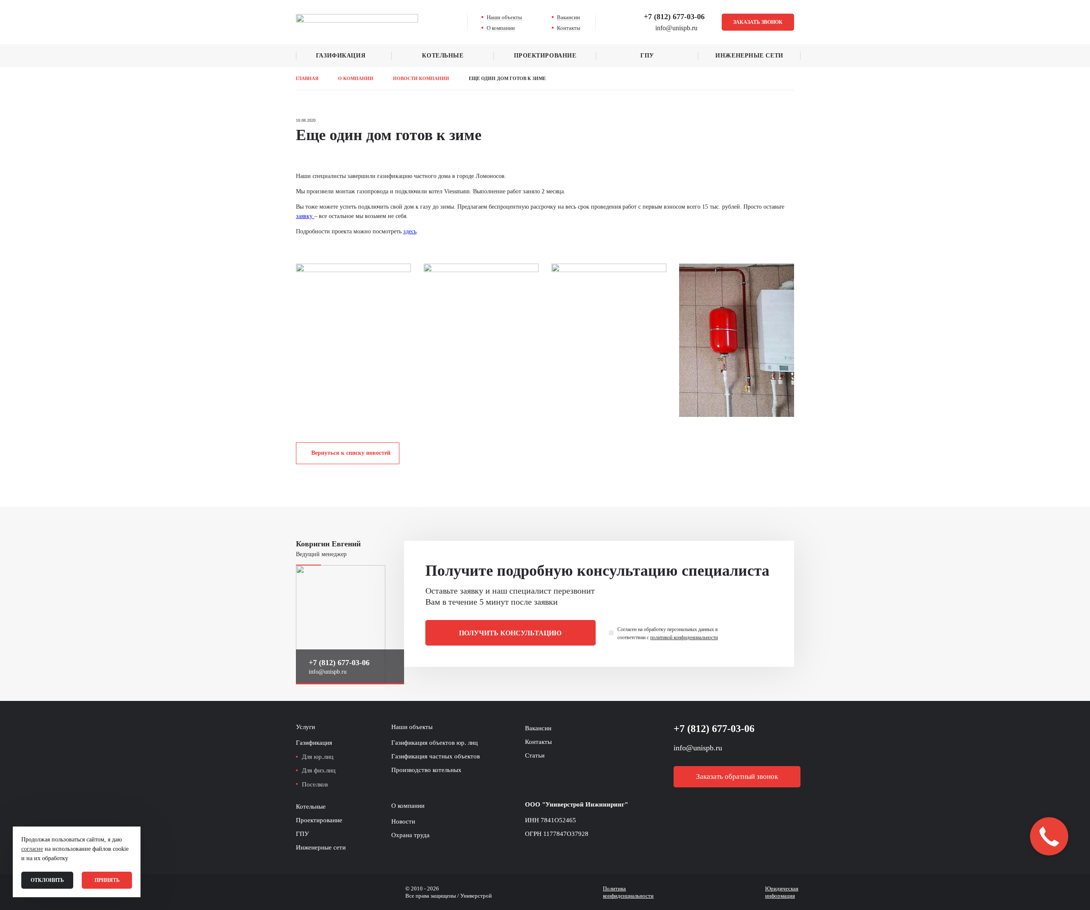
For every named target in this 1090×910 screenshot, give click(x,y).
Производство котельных (426, 769)
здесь (409, 231)
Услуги (305, 726)
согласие (32, 849)
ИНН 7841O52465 (550, 820)
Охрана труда (410, 835)
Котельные (442, 55)
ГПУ (647, 55)
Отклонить (47, 880)
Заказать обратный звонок (737, 776)
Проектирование (545, 55)
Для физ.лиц (319, 770)
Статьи (535, 755)
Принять (107, 880)
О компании (501, 28)
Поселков (315, 784)
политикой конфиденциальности (684, 637)
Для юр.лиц (317, 756)
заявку (305, 216)
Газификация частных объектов (435, 756)
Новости (403, 821)
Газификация (340, 55)
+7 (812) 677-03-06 (674, 16)
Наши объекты (504, 17)
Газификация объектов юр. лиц (434, 742)
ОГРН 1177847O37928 (556, 833)
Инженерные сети (749, 55)
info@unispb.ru (328, 672)
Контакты (568, 28)
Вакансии (568, 17)
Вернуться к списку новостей (350, 453)
